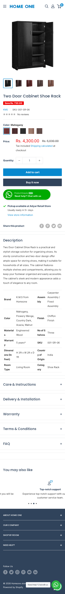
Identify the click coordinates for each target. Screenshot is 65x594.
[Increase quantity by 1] (39, 160)
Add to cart (32, 172)
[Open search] (46, 6)
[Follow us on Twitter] (11, 572)
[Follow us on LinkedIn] (35, 572)
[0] (59, 6)
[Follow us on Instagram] (17, 572)
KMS (5, 109)
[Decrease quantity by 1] (19, 160)
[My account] (52, 6)
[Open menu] (4, 6)
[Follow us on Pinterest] (23, 572)
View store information (20, 214)
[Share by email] (59, 226)
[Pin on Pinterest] (47, 226)
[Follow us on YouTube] (29, 572)
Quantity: (8, 160)
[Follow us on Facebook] (5, 572)
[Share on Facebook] (41, 226)
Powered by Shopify (13, 587)
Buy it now (32, 182)
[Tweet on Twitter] (53, 226)
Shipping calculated (42, 145)
